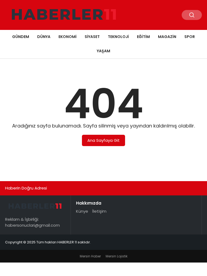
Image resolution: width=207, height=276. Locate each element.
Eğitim (143, 36)
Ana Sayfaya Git (103, 140)
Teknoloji (118, 36)
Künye (82, 211)
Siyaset (92, 36)
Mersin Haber (90, 256)
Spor (189, 36)
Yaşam (103, 51)
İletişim (99, 211)
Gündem (20, 36)
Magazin (167, 36)
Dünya (43, 36)
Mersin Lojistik (116, 256)
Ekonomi (67, 36)
